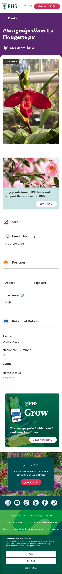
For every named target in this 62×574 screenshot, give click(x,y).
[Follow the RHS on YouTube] (17, 503)
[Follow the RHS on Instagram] (8, 503)
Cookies (48, 515)
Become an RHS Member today (31, 473)
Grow (36, 412)
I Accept (31, 554)
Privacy (38, 515)
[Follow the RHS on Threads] (36, 503)
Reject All (31, 561)
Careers (6, 529)
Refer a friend (19, 529)
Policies (28, 522)
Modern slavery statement (46, 522)
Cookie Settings (31, 568)
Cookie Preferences (12, 522)
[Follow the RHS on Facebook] (45, 503)
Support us (15, 515)
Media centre (53, 529)
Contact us (28, 515)
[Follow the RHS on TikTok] (26, 503)
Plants (12, 18)
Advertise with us (36, 529)
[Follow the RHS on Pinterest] (54, 503)
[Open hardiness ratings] (22, 295)
